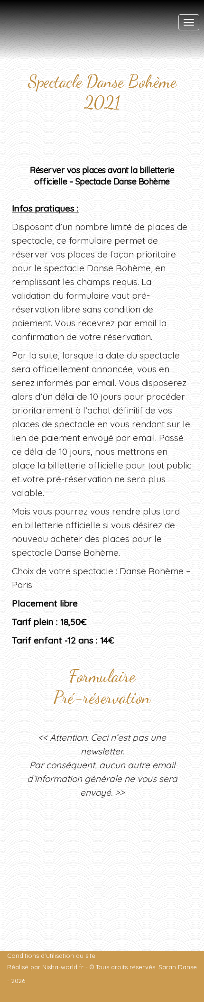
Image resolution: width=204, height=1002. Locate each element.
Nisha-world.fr (62, 967)
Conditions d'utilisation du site (51, 955)
